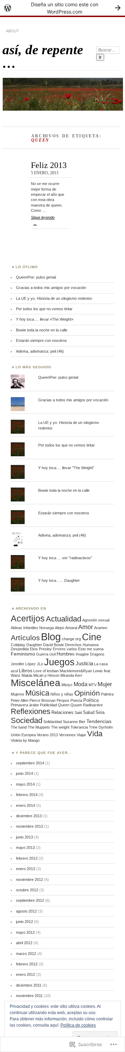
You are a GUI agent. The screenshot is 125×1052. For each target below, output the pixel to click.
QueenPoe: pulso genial (36, 277)
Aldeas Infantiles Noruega (32, 628)
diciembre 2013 (29, 816)
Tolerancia (79, 727)
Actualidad (63, 619)
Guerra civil (46, 654)
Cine (91, 637)
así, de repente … (42, 56)
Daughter (34, 645)
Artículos (25, 638)
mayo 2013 (25, 847)
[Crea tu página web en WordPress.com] (62, 8)
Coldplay (18, 645)
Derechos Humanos (82, 645)
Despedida (20, 649)
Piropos (63, 700)
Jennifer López (23, 664)
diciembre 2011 (28, 985)
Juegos (59, 662)
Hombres (66, 654)
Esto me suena (90, 649)
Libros (25, 670)
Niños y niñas (61, 694)
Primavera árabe (25, 705)
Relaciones (62, 712)
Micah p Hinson (46, 675)
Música (37, 693)
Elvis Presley (41, 649)
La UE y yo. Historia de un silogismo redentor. (54, 298)
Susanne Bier (74, 722)
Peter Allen (19, 700)
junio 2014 (24, 773)
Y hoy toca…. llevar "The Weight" (66, 468)
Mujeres (17, 694)
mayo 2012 (25, 932)
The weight (60, 727)
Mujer (105, 684)
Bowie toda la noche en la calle (41, 330)
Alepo (59, 628)
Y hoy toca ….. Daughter (59, 580)
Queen (63, 705)
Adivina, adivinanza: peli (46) (40, 351)
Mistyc (67, 685)
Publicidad (48, 705)
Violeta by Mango (25, 740)
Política (91, 700)
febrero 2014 (27, 795)
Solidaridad (52, 722)
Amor (85, 627)
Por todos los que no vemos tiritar (44, 309)
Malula (27, 675)
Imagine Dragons (90, 654)
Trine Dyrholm (101, 727)
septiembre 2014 (30, 763)
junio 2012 (24, 922)
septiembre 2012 (30, 900)
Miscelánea (35, 682)
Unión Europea (23, 735)
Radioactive (93, 705)
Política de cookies (78, 1025)
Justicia (84, 663)
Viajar (81, 735)
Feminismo (23, 654)
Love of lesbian (46, 671)
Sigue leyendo (43, 220)
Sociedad (26, 720)
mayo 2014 (25, 784)
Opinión (87, 693)
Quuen (76, 705)
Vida (94, 733)
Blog (51, 636)
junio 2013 (24, 837)
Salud (88, 712)
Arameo (100, 628)
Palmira (107, 694)
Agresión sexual (95, 620)
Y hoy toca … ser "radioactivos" (65, 558)
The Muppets (39, 727)
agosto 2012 (26, 911)
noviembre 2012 (29, 879)
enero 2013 (25, 869)
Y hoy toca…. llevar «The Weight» (44, 319)
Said (78, 712)
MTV (93, 685)
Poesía (76, 700)
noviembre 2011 (29, 996)
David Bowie (53, 645)
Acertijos (28, 618)
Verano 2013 (47, 735)
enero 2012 (25, 974)
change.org (71, 639)
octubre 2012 (27, 890)
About (12, 31)
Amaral (71, 628)
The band (19, 727)
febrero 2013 (27, 858)
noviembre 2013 (29, 826)
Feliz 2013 (49, 165)
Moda (81, 684)
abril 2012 (24, 943)
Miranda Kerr (71, 675)
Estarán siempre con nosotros (41, 340)
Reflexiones (30, 711)
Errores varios (65, 649)
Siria (100, 712)
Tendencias (98, 721)
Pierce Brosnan (43, 700)
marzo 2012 (26, 953)
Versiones (67, 735)
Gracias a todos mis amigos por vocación (51, 288)
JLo (40, 664)
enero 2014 (25, 805)
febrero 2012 (27, 964)
